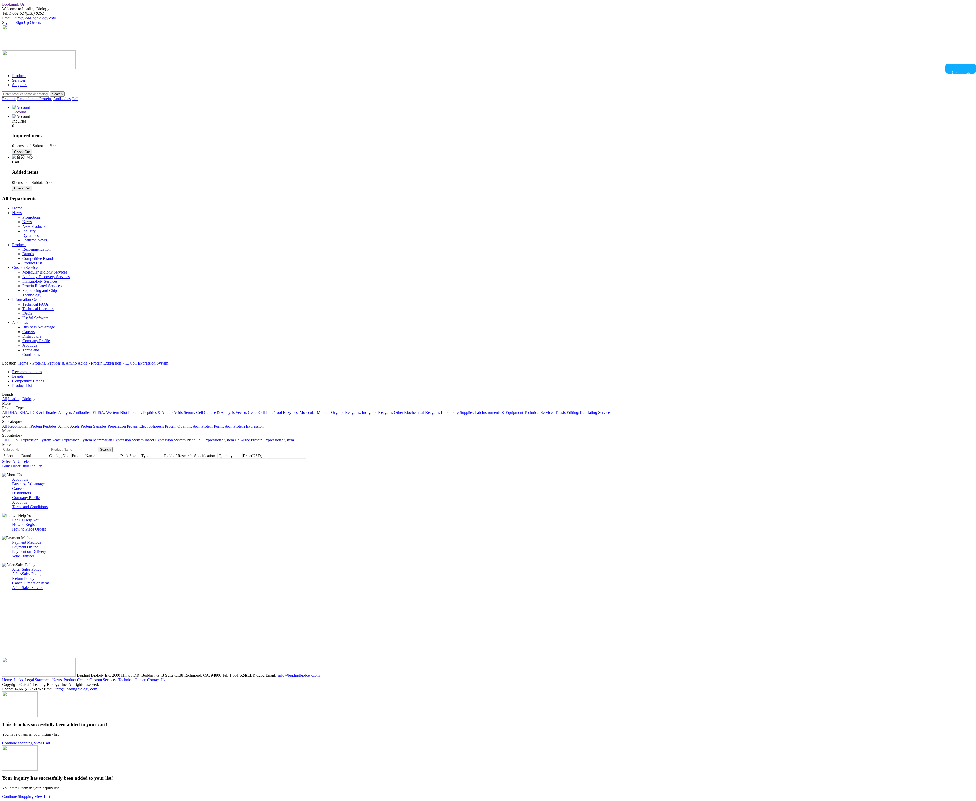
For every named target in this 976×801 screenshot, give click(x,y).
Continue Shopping (17, 796)
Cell (75, 99)
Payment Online (25, 547)
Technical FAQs (35, 304)
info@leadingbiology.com (298, 675)
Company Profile (36, 341)
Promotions (31, 217)
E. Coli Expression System (146, 363)
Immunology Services (39, 281)
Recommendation (36, 249)
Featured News (34, 240)
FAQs (27, 313)
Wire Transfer (23, 556)
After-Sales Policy (26, 569)
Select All (10, 461)
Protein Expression (106, 363)
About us (29, 345)
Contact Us (156, 680)
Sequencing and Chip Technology (39, 292)
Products (19, 75)
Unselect (25, 461)
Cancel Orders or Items (30, 583)
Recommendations (27, 372)
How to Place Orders (29, 529)
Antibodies (62, 99)
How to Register (25, 524)
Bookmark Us (13, 4)
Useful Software (35, 318)
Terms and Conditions (31, 352)
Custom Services (25, 267)
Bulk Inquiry (31, 466)
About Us (20, 322)
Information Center (27, 299)
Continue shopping (17, 743)
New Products (33, 226)
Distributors (31, 336)
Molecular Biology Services (44, 272)
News (17, 212)
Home (17, 208)
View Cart (42, 743)
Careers (28, 331)
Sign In (8, 22)
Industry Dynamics (30, 233)
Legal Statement (38, 680)
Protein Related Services (42, 286)
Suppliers (19, 85)
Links (18, 680)
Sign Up (22, 22)
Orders (35, 22)
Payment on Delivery (29, 551)
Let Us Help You (25, 520)
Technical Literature (38, 309)
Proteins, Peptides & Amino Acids (59, 363)
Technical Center (131, 680)
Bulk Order (11, 466)
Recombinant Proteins (34, 99)
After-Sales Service (27, 587)
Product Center (76, 680)
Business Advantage (38, 327)
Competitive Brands (38, 258)
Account (19, 112)
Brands (28, 254)
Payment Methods (26, 542)
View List (42, 796)
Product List (32, 263)
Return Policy (23, 578)
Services (19, 80)
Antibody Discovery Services (46, 277)
